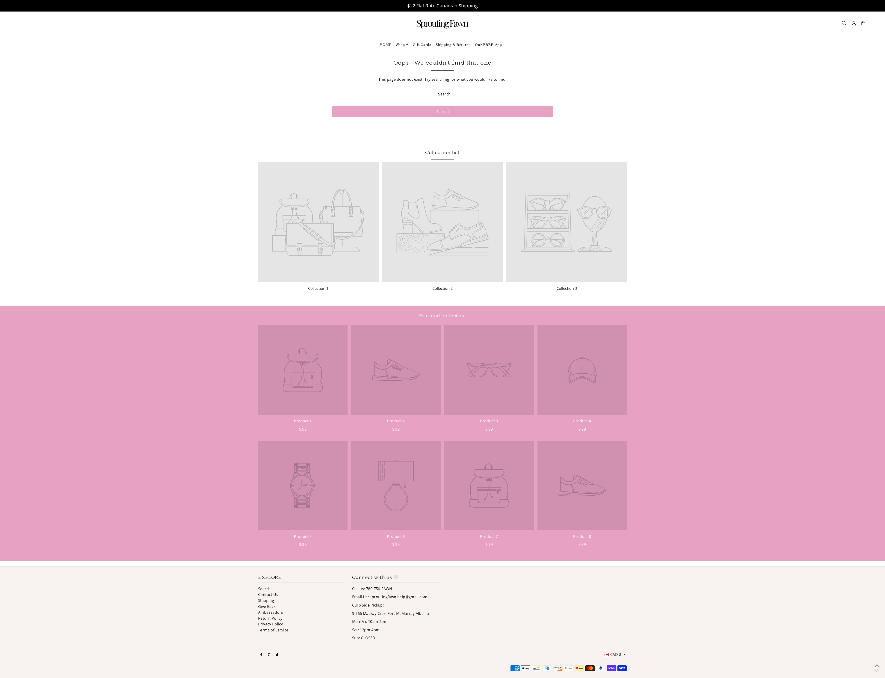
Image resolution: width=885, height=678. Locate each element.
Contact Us (268, 594)
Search (264, 588)
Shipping (266, 600)
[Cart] (863, 23)
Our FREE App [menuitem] (488, 44)
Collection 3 (567, 288)
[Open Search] (844, 23)
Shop (400, 44)
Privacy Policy (270, 624)
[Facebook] (261, 655)
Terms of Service (273, 630)
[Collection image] (318, 222)
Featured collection (442, 315)
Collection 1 (318, 288)
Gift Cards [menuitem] (422, 44)
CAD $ (615, 654)
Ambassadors (270, 612)
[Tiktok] (277, 655)
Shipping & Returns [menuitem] (453, 44)
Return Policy (270, 618)
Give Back (267, 606)
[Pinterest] (269, 655)
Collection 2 (442, 288)
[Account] (854, 23)
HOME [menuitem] (386, 44)
